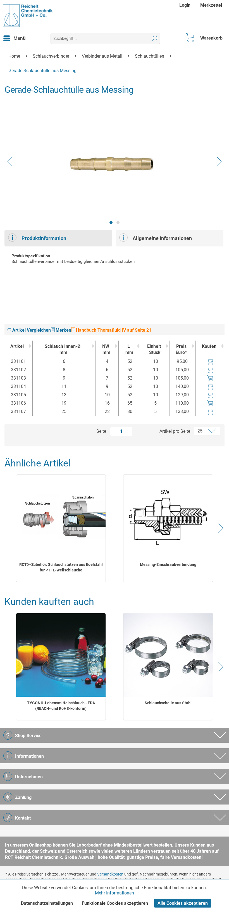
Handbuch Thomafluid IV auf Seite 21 (113, 330)
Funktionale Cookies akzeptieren (115, 903)
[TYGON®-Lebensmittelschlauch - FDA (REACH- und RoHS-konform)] (61, 655)
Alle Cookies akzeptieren (183, 903)
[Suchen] (154, 38)
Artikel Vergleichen (31, 330)
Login (184, 5)
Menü (19, 38)
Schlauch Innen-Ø (62, 349)
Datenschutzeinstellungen (47, 903)
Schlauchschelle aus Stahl (168, 703)
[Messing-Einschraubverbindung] (168, 516)
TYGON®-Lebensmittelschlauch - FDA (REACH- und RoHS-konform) (61, 706)
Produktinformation (44, 238)
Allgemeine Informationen (162, 238)
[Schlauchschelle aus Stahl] (168, 655)
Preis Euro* (181, 349)
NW (106, 349)
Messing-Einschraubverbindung (168, 564)
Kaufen (209, 346)
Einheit (154, 349)
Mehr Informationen (114, 893)
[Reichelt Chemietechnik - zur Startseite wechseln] (28, 15)
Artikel (17, 346)
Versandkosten (110, 874)
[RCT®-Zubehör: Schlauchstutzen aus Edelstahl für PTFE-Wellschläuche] (61, 516)
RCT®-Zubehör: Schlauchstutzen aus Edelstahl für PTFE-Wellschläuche (61, 567)
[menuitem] (185, 5)
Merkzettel (211, 5)
